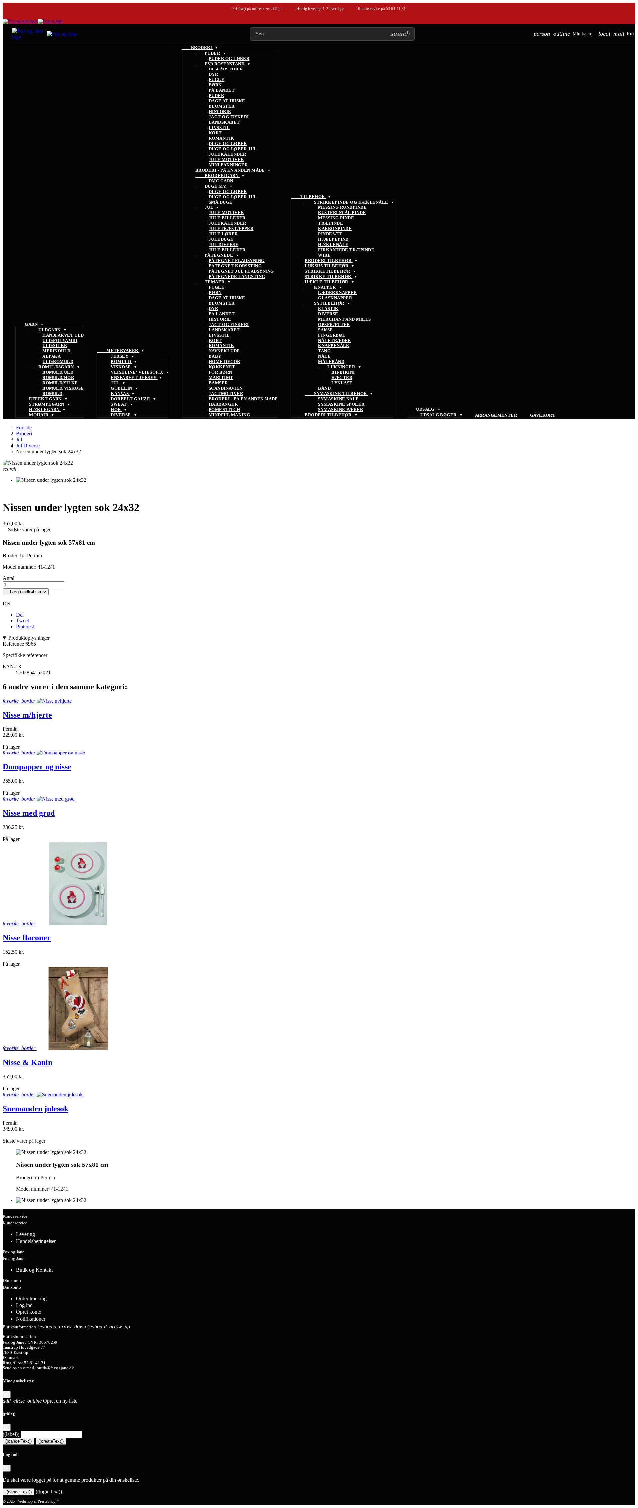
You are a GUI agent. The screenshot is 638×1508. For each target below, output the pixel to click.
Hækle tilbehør (327, 281)
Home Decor (224, 361)
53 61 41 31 (396, 8)
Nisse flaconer (27, 937)
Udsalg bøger (439, 414)
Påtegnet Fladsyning (237, 260)
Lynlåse (341, 382)
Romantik (221, 138)
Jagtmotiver (226, 393)
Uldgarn (45, 329)
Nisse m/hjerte (27, 715)
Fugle (216, 79)
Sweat (119, 404)
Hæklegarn (45, 409)
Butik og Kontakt (34, 1270)
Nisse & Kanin (27, 1062)
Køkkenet (222, 366)
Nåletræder (334, 340)
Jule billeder (227, 217)
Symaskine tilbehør (336, 393)
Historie (220, 111)
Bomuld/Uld (57, 372)
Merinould (56, 350)
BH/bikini (343, 372)
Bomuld (52, 393)
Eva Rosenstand (220, 63)
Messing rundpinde (342, 207)
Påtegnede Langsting (237, 276)
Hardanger (223, 404)
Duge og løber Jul (233, 148)
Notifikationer (30, 1319)
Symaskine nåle (338, 398)
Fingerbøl (331, 335)
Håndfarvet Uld (63, 335)
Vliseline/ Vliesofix (137, 372)
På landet (222, 90)
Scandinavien (226, 388)
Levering (25, 1234)
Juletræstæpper (231, 228)
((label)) (11, 1434)
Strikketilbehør (328, 271)
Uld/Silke (54, 345)
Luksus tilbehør (327, 265)
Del (20, 614)
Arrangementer (496, 415)
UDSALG (421, 409)
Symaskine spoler (341, 404)
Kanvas (120, 393)
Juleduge (221, 239)
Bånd (324, 388)
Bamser (218, 382)
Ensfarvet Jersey (134, 377)
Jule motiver (226, 159)
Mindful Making (229, 414)
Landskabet (224, 122)
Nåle (324, 356)
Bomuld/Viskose (63, 388)
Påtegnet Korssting (235, 265)
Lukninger (337, 366)
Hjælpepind (333, 239)
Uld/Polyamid (59, 340)
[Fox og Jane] (33, 21)
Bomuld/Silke (60, 382)
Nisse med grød (29, 813)
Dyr (213, 74)
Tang (324, 350)
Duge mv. (211, 186)
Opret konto (28, 1312)
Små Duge (221, 202)
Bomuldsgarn (52, 366)
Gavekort (543, 415)
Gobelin (122, 388)
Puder (208, 53)
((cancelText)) (18, 1441)
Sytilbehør (325, 303)
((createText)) (51, 1441)
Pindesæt (330, 233)
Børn (215, 84)
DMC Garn (221, 180)
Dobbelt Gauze (131, 398)
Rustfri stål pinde (342, 212)
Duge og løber (228, 143)
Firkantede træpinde (346, 249)
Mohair (39, 414)
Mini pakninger (228, 164)
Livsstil (219, 127)
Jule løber (223, 233)
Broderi (197, 47)
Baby (215, 356)
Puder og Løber (229, 58)
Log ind (24, 1305)
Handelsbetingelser (36, 1241)
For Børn (220, 372)
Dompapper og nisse (37, 766)
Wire (324, 255)
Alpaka (51, 356)
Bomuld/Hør (58, 377)
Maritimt (221, 377)
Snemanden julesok (35, 1108)
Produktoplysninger (29, 638)
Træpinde (330, 223)
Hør (116, 409)
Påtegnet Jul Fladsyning (241, 271)
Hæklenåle (333, 244)
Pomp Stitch (224, 409)
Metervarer (118, 350)
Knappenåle (333, 345)
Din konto (12, 1280)
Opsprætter (334, 324)
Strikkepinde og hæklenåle (347, 202)
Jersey (120, 356)
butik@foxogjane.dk (55, 1368)
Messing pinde (336, 217)
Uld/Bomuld (57, 361)
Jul (115, 382)
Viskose (121, 366)
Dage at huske (227, 100)
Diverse (121, 414)
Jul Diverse (223, 244)
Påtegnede (214, 255)
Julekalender (227, 154)
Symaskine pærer (340, 409)
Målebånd (331, 361)
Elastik (328, 308)
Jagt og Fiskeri (229, 116)
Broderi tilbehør (329, 260)
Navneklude (224, 350)
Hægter (341, 377)
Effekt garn (46, 398)
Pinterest (25, 626)
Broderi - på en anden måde (230, 170)
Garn (27, 324)
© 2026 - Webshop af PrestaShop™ (31, 1501)
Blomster (222, 106)
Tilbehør (308, 196)
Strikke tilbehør (328, 276)
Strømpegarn (47, 404)
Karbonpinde (335, 228)
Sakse (325, 329)
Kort (215, 132)
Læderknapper (337, 292)
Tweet (22, 620)
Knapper (321, 287)
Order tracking (31, 1298)
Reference (14, 644)
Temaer (210, 281)
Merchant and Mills (344, 319)
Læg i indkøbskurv (25, 591)
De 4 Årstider (226, 69)
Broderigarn (217, 175)
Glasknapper (335, 297)
